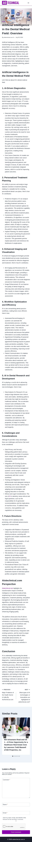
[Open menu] (28, 2)
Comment (6, 780)
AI (10, 496)
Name (5, 804)
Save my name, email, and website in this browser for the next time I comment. (14, 818)
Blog (3, 21)
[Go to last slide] (4, 736)
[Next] (27, 736)
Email (5, 813)
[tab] (12, 756)
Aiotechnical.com (7, 588)
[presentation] (16, 727)
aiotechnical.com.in (9, 37)
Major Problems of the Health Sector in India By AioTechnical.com (8, 694)
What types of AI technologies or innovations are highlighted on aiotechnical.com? (24, 696)
